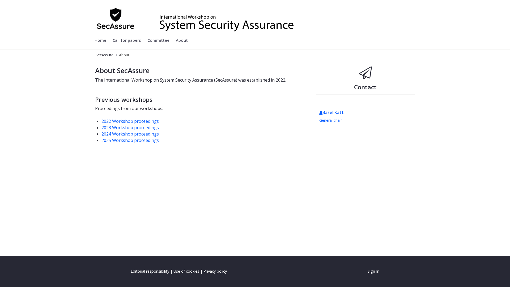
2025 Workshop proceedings (130, 140)
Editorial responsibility (150, 271)
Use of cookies (186, 271)
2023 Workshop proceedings (130, 127)
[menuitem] (100, 40)
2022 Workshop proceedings (130, 121)
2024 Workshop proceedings (130, 134)
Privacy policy (215, 271)
